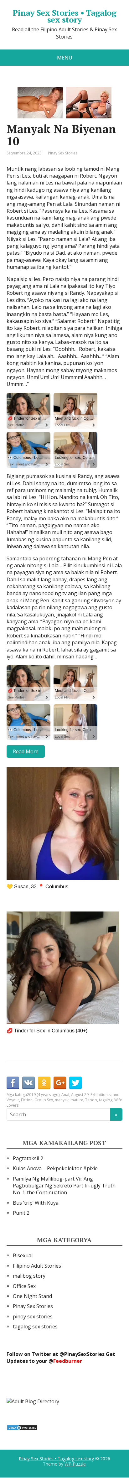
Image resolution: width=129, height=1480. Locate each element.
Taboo (91, 1100)
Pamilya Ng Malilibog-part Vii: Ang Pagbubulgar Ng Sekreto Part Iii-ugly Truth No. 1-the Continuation (64, 1185)
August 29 (80, 1094)
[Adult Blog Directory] (33, 1400)
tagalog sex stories (35, 1326)
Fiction (27, 1100)
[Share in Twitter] (75, 1083)
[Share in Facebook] (13, 1083)
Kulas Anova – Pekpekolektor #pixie (55, 1168)
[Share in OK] (44, 1083)
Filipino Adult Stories (37, 1265)
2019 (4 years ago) (43, 1094)
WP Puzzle (75, 1464)
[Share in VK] (28, 1083)
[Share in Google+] (60, 1083)
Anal (65, 1094)
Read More (26, 751)
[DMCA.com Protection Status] (22, 1427)
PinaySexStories (84, 1354)
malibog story (29, 1275)
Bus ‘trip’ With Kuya (36, 1202)
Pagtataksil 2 (28, 1158)
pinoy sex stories (33, 1316)
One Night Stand (32, 1296)
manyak (62, 1100)
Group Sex (43, 1100)
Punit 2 (21, 1212)
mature (76, 1100)
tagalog (105, 1100)
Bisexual (23, 1255)
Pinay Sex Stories (62, 153)
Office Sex (24, 1286)
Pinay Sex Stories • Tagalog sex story (64, 16)
